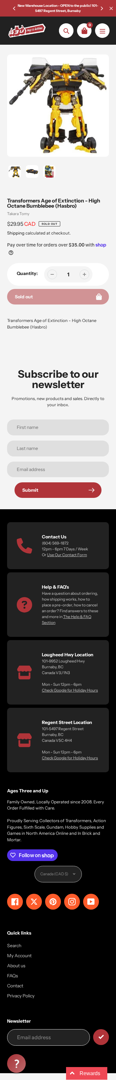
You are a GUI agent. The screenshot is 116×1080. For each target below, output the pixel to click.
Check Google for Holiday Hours (70, 690)
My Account (19, 956)
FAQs (12, 976)
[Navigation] (102, 30)
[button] (16, 1063)
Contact (15, 986)
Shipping (15, 233)
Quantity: (27, 273)
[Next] (101, 8)
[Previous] (14, 8)
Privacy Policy (20, 996)
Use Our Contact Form (67, 554)
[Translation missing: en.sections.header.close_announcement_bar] (111, 8)
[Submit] (101, 1037)
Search (14, 945)
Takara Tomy (18, 213)
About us (16, 966)
